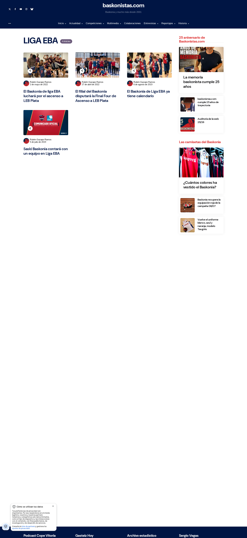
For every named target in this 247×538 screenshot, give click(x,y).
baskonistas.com (123, 5)
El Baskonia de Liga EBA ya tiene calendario (148, 93)
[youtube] (20, 9)
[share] (30, 70)
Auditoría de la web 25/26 (208, 120)
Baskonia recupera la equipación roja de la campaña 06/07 (209, 203)
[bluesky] (31, 9)
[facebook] (15, 9)
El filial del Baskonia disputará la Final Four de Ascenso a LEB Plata (95, 96)
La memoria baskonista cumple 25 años (201, 82)
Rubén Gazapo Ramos (40, 82)
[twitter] (9, 9)
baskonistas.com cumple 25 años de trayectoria (208, 102)
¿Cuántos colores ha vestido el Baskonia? (200, 185)
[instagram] (26, 9)
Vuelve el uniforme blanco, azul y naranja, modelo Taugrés (208, 224)
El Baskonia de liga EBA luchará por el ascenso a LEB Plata (43, 96)
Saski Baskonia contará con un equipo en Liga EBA (45, 151)
